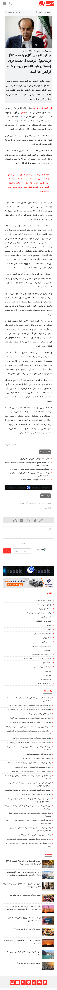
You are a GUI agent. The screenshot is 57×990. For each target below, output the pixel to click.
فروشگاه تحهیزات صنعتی (42, 667)
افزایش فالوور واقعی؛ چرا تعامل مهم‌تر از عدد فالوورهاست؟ (31, 771)
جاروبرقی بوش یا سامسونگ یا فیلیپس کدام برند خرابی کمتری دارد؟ (22, 885)
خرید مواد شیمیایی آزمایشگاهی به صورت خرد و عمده (33, 767)
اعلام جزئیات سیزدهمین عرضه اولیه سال (25, 895)
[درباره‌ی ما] (45, 983)
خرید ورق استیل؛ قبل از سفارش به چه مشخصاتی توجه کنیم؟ (30, 718)
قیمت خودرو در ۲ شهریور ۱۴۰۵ (29, 963)
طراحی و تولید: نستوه (28, 987)
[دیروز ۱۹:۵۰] (48, 943)
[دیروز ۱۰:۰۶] (48, 966)
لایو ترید (48, 671)
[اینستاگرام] (34, 983)
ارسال (7, 550)
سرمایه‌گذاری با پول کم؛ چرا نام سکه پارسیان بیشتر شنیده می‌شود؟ (28, 727)
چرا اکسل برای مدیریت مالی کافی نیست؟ (37, 658)
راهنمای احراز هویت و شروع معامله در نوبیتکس (35, 835)
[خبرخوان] (23, 983)
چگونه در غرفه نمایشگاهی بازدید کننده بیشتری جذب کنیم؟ (31, 738)
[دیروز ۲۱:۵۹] (48, 886)
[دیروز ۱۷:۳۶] (48, 920)
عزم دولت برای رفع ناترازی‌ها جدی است (35, 479)
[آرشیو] (17, 983)
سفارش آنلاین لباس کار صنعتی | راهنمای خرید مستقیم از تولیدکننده (28, 742)
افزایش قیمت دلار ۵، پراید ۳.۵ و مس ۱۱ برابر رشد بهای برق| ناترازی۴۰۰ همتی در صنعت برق (23, 908)
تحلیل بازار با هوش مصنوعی (42, 646)
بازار (23, 112)
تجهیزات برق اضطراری (43, 600)
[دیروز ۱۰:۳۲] (48, 875)
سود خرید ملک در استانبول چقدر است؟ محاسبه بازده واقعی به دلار (29, 722)
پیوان (49, 629)
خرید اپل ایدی (46, 617)
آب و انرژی (46, 12)
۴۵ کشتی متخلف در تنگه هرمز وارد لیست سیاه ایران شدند (22, 942)
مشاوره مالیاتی (46, 679)
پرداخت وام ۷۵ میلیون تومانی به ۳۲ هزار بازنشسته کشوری (24, 919)
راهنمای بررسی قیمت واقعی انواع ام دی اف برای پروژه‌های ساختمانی (28, 790)
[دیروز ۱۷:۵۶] (48, 864)
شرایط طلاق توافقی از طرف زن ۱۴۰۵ (39, 714)
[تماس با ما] (39, 983)
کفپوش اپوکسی (46, 650)
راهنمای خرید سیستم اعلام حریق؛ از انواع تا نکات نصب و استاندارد (28, 762)
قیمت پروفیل (46, 642)
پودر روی (48, 675)
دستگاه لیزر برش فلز (44, 609)
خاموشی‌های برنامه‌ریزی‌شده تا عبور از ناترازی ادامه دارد (29, 469)
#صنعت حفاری (45, 503)
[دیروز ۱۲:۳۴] (48, 909)
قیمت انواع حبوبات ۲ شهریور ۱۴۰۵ (27, 929)
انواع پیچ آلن (47, 638)
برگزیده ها (48, 691)
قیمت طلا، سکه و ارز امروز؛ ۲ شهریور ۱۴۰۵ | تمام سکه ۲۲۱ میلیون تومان (23, 863)
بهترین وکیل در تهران (44, 604)
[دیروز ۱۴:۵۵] (48, 898)
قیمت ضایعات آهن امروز (43, 633)
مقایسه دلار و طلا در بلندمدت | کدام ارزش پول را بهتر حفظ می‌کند (29, 709)
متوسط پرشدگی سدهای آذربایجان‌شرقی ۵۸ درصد (24, 953)
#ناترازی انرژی (45, 508)
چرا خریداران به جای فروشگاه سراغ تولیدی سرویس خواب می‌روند (29, 839)
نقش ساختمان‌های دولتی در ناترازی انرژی (34, 458)
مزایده (49, 625)
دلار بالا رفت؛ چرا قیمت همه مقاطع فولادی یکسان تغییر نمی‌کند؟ (29, 705)
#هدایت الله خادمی (28, 503)
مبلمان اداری (47, 662)
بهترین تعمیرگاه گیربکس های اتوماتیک (38, 613)
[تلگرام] (28, 983)
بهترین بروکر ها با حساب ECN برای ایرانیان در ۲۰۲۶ (34, 794)
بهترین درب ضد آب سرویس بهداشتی (38, 754)
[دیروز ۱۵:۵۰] (48, 954)
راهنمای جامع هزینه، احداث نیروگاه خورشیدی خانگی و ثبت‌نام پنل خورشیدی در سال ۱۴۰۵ (23, 874)
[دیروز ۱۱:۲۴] (48, 932)
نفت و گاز (38, 12)
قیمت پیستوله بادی (44, 683)
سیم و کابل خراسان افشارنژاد (41, 654)
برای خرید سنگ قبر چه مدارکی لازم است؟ (37, 758)
